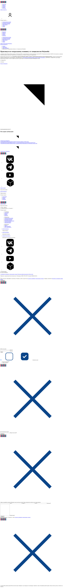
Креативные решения (6, 23)
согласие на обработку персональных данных (36, 278)
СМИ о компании (7, 226)
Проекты (4, 6)
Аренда (3, 25)
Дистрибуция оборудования (9, 220)
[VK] (10, 162)
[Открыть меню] (6, 20)
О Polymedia (4, 196)
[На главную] (3, 2)
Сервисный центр (7, 222)
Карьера (3, 7)
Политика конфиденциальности (23, 274)
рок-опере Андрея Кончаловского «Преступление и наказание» (34, 57)
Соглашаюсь (3, 280)
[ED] (10, 186)
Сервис (3, 26)
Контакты (4, 8)
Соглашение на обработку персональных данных (8, 274)
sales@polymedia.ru (5, 232)
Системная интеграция (6, 22)
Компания (4, 4)
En (6, 9)
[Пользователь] (10, 18)
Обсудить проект (3, 44)
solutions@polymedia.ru (6, 235)
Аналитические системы (6, 37)
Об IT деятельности (7, 227)
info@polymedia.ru (9, 43)
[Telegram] (10, 170)
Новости (3, 5)
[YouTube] (10, 178)
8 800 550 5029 (2, 9)
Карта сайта (31, 274)
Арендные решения (7, 221)
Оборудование (4, 24)
